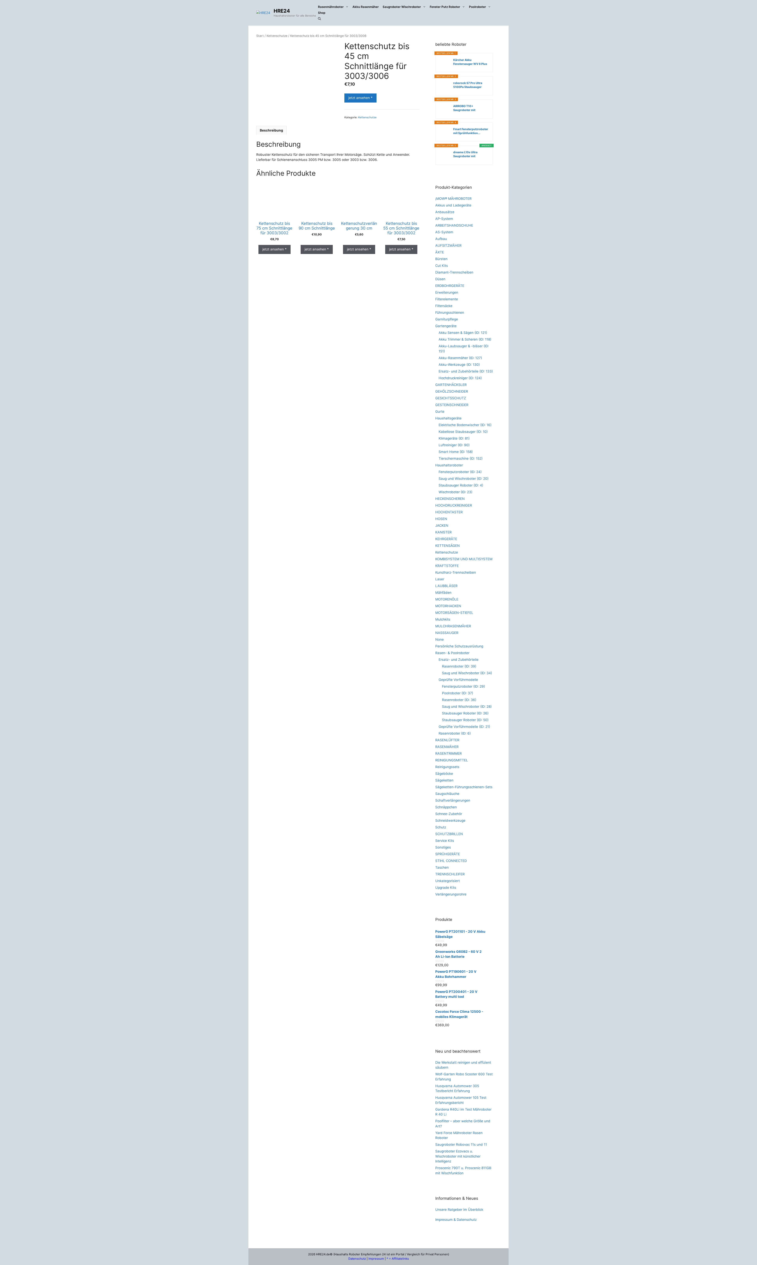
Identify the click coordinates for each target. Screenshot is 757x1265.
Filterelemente (446, 299)
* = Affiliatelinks (398, 1258)
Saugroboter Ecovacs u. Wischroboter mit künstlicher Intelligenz (457, 1156)
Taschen (442, 867)
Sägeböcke (444, 774)
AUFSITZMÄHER (448, 245)
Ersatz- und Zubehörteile (458, 660)
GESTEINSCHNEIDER (451, 405)
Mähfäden (443, 593)
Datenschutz (357, 1258)
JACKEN (441, 525)
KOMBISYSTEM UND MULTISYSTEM (463, 559)
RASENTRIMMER (448, 753)
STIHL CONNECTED (451, 861)
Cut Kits (441, 266)
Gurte (439, 412)
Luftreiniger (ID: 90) (454, 445)
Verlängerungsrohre (450, 894)
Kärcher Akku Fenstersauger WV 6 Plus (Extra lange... (470, 62)
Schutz (440, 827)
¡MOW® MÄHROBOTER (453, 199)
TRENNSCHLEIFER (450, 874)
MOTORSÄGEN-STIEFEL (454, 613)
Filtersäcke (443, 306)
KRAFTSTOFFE (447, 566)
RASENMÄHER (447, 747)
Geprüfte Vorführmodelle (458, 680)
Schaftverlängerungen (452, 800)
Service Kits (444, 841)
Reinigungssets (447, 767)
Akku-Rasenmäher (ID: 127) (460, 358)
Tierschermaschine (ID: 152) (461, 458)
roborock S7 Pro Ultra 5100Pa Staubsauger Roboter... (467, 85)
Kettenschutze (277, 36)
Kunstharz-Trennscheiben (455, 572)
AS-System (444, 232)
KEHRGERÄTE (446, 539)
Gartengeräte (446, 326)
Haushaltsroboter (449, 465)
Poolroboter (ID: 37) (457, 693)
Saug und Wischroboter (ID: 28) (467, 707)
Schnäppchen (446, 807)
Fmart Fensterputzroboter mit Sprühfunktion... (470, 131)
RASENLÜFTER (447, 740)
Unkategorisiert (447, 881)
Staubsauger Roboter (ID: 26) (465, 713)
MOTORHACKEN (448, 606)
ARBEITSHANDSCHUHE (454, 225)
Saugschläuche (447, 794)
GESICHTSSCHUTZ (450, 398)
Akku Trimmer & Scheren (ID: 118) (465, 339)
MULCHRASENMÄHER (453, 626)
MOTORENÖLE (446, 599)
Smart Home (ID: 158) (456, 452)
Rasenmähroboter (331, 7)
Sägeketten (444, 780)
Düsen (440, 279)
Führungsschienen (449, 313)
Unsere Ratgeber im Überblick (459, 1210)
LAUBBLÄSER (446, 586)
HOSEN (441, 519)
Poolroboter (477, 7)
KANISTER (443, 532)
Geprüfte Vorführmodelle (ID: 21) (464, 727)
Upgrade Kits (445, 888)
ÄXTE (439, 252)
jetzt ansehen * (360, 98)
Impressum (376, 1258)
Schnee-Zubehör (448, 814)
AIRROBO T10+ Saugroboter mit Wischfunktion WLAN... (469, 108)
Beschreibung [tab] (271, 130)
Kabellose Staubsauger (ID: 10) (463, 432)
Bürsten (441, 259)
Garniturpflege (446, 319)
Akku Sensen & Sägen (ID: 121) (463, 333)
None (439, 639)
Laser (439, 579)
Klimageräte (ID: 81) (454, 438)
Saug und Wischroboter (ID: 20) (464, 479)
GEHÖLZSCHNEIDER (451, 391)
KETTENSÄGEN (447, 546)
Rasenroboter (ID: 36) (459, 700)
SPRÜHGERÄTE (447, 854)
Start (260, 36)
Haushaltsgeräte (448, 418)
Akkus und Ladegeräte (453, 205)
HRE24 (282, 11)
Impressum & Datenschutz (456, 1220)
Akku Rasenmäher (365, 7)
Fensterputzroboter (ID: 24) (460, 472)
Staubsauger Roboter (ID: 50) (465, 720)
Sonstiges (443, 847)
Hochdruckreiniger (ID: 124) (460, 378)
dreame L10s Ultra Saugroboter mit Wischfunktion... (465, 154)
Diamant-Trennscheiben (454, 272)
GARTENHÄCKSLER (451, 385)
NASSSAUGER (446, 633)
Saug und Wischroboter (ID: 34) (467, 673)
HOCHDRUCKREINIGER (453, 505)
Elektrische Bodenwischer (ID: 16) (465, 425)
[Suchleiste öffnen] (319, 19)
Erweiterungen (446, 292)
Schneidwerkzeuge (450, 820)
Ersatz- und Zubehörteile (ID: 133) (466, 371)
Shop (321, 13)
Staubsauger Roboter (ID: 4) (461, 485)
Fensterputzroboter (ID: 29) (463, 686)
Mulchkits (442, 619)
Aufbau (441, 239)
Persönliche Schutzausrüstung (459, 646)
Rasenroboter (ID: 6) (455, 733)
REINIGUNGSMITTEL (451, 760)
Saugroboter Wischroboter (402, 7)
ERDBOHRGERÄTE (449, 286)
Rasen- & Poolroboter (452, 653)
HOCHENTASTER (449, 512)
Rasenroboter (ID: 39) (459, 666)
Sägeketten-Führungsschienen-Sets (463, 787)
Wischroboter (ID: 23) (455, 492)
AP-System (444, 219)
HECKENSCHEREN (450, 499)
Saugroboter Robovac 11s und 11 (461, 1144)
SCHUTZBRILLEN (449, 834)
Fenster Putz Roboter (445, 7)
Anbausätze (444, 212)
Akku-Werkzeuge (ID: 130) (459, 365)
